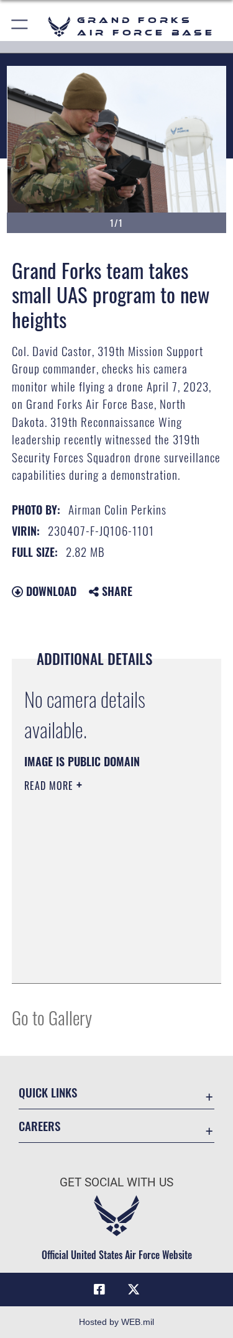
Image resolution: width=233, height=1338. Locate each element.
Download (49, 591)
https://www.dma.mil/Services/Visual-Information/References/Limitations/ (99, 942)
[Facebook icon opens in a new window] (99, 1289)
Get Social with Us (116, 1182)
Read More (50, 785)
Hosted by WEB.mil (116, 1322)
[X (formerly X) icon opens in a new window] (133, 1289)
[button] (20, 26)
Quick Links (48, 1092)
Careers (39, 1126)
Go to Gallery (52, 1017)
